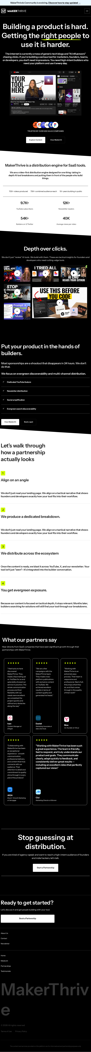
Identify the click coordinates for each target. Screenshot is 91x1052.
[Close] (59, 509)
